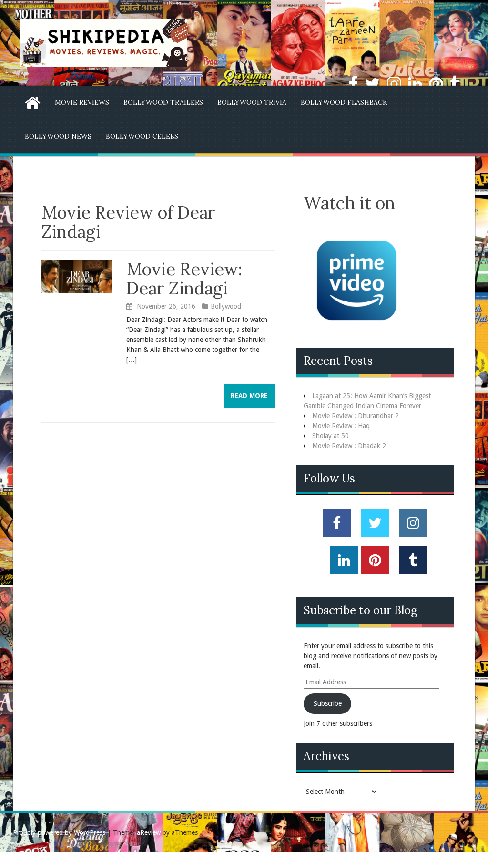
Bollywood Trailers (163, 102)
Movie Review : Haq (341, 426)
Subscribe (328, 703)
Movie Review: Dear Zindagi (184, 278)
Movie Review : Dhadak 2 (349, 446)
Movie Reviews (82, 102)
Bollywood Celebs (142, 136)
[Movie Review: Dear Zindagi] (76, 276)
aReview (149, 832)
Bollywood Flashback (344, 102)
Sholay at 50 (330, 436)
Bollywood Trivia (251, 102)
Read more (249, 396)
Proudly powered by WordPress (59, 832)
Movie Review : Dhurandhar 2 (355, 416)
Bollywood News (58, 136)
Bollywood (226, 306)
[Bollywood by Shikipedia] (103, 42)
